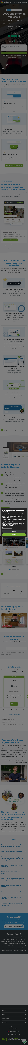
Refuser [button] (14, 531)
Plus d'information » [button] (7, 528)
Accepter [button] (14, 534)
